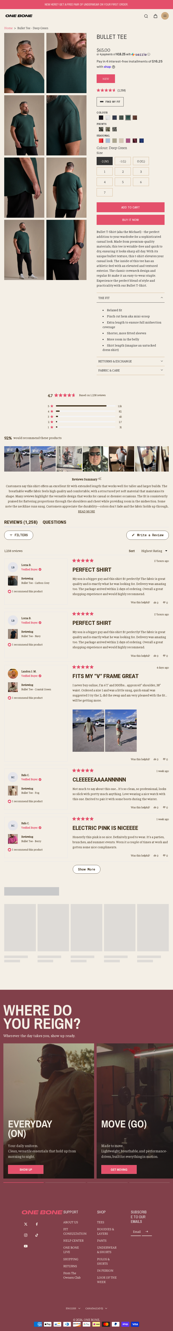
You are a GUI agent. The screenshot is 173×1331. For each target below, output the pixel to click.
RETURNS (70, 1266)
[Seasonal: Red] (101, 140)
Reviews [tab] (21, 523)
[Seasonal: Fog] (121, 140)
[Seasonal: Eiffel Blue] (141, 140)
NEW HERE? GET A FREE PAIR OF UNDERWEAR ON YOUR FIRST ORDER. (86, 4)
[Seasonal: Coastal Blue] (107, 140)
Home (8, 28)
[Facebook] (36, 1224)
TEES (100, 1222)
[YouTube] (25, 1246)
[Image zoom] (24, 63)
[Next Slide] (165, 459)
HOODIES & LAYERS (105, 1231)
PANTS (102, 1240)
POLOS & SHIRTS (103, 1261)
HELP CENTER (73, 1240)
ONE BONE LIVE (71, 1249)
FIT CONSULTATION (73, 1231)
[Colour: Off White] (107, 117)
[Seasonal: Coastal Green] (114, 140)
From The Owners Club (72, 1275)
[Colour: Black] (101, 117)
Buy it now (130, 220)
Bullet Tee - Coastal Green (36, 689)
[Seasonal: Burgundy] (134, 140)
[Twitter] (25, 1224)
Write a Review (152, 536)
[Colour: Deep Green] (128, 117)
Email (137, 1232)
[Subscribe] (147, 1231)
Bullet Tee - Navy (31, 636)
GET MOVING (119, 1169)
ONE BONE (91, 1319)
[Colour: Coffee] (134, 117)
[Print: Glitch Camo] (114, 129)
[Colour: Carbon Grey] (121, 117)
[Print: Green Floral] (107, 129)
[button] (123, 54)
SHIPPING (70, 1259)
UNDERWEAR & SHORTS (106, 1249)
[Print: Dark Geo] (101, 129)
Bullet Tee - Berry (31, 841)
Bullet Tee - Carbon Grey (35, 583)
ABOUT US (70, 1222)
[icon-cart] (155, 16)
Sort (132, 551)
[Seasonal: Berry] (128, 140)
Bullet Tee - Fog (30, 792)
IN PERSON (105, 1270)
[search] (146, 16)
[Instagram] (25, 1235)
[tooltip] (99, 479)
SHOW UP (26, 1169)
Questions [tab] (54, 523)
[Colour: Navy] (114, 117)
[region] (86, 459)
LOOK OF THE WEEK (107, 1279)
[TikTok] (36, 1235)
